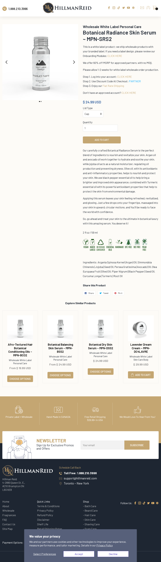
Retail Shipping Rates (49, 528)
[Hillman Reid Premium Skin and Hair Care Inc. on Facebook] (135, 503)
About (5, 506)
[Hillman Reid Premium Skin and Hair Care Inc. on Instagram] (139, 503)
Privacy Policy (104, 545)
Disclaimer (43, 519)
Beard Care (91, 510)
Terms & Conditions (48, 506)
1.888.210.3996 (87, 473)
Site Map (7, 528)
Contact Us (8, 524)
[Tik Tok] (144, 503)
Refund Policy (45, 515)
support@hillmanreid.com (80, 478)
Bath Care (90, 506)
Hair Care (90, 515)
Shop (86, 501)
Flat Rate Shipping (113, 85)
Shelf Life (42, 524)
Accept (79, 554)
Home (5, 501)
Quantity (87, 122)
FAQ (4, 519)
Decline (113, 554)
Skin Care (90, 519)
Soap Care (91, 528)
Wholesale (8, 510)
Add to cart (143, 374)
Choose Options (20, 378)
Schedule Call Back (70, 467)
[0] (154, 8)
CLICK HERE (115, 55)
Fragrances (9, 515)
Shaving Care (92, 524)
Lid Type (88, 108)
